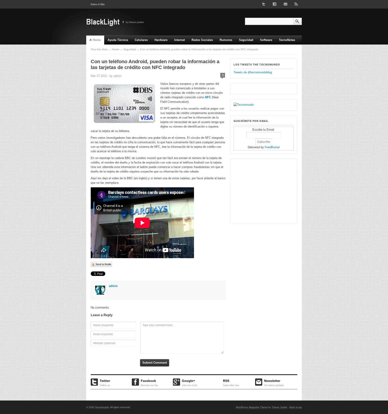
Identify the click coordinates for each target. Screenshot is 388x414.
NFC (208, 97)
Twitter (105, 382)
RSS (231, 382)
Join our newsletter (285, 4)
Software (266, 40)
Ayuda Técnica (118, 40)
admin (117, 76)
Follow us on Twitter (263, 4)
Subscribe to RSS (296, 4)
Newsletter (274, 382)
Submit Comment (154, 362)
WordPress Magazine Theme (252, 407)
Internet (178, 41)
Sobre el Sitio (97, 4)
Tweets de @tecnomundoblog (253, 72)
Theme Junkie (279, 407)
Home (97, 40)
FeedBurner (272, 147)
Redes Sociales (202, 40)
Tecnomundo (102, 407)
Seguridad (246, 40)
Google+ (189, 382)
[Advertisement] (262, 190)
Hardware (161, 40)
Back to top (295, 407)
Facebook (149, 382)
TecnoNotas (287, 40)
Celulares (141, 40)
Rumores (226, 40)
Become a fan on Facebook (274, 4)
